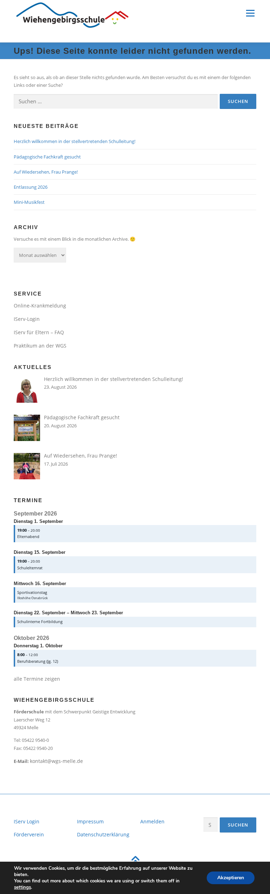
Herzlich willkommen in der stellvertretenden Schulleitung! (74, 141)
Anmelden (152, 821)
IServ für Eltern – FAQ (39, 332)
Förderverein (29, 834)
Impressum (90, 821)
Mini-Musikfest (29, 202)
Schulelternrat (30, 567)
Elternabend (28, 536)
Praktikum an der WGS (40, 345)
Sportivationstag (32, 592)
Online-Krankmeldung (40, 305)
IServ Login (26, 821)
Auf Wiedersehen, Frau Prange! (46, 172)
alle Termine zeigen (37, 678)
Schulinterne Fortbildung (40, 621)
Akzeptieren (230, 877)
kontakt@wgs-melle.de (56, 761)
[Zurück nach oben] (135, 861)
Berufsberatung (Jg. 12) (37, 661)
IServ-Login (27, 319)
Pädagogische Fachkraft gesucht (47, 157)
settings (22, 887)
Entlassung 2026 (30, 187)
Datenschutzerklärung (103, 834)
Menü (250, 13)
